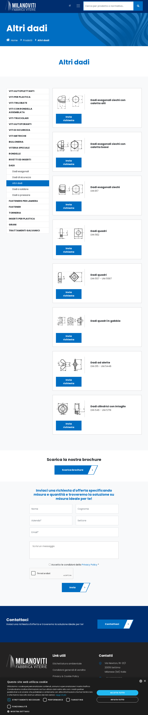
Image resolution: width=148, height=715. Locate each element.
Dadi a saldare (20, 189)
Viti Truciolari (19, 118)
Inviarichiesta (68, 118)
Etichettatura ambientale (67, 663)
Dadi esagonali (20, 171)
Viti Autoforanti (20, 124)
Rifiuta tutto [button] (117, 699)
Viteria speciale (19, 147)
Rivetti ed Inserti (20, 159)
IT (70, 5)
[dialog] (74, 696)
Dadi (12, 165)
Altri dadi (17, 183)
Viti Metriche (17, 136)
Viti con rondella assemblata (20, 110)
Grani (12, 224)
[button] (50, 711)
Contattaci (112, 624)
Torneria (15, 212)
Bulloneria (16, 141)
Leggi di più (61, 695)
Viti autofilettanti (21, 91)
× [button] (145, 681)
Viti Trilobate (18, 103)
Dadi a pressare (21, 195)
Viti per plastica (19, 97)
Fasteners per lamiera (23, 201)
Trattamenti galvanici (24, 230)
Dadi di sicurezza (21, 177)
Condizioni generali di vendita (69, 670)
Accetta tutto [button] (117, 692)
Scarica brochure (72, 470)
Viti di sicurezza (19, 130)
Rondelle (15, 153)
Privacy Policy (89, 564)
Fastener (15, 207)
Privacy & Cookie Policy (66, 676)
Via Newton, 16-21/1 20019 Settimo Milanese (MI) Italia (115, 667)
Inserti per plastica (22, 218)
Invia (72, 587)
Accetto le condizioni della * (75, 564)
